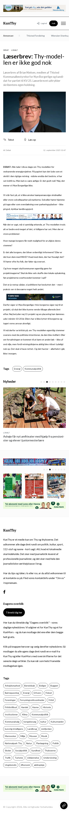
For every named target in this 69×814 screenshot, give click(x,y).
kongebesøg (30, 721)
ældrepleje (39, 765)
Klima (24, 714)
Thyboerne (50, 750)
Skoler (8, 750)
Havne (35, 707)
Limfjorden (46, 728)
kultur (43, 721)
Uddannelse (33, 757)
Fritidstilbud (11, 707)
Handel (24, 707)
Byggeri (54, 685)
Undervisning (50, 757)
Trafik (8, 757)
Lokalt (14, 50)
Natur (29, 743)
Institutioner (11, 714)
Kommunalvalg (12, 721)
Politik (55, 743)
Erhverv (37, 692)
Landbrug (32, 728)
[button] (41, 382)
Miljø (22, 736)
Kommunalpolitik (33, 368)
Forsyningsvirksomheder (32, 700)
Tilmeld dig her (14, 612)
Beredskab (29, 685)
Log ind (44, 23)
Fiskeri (49, 692)
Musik (44, 736)
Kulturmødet (57, 721)
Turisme (19, 757)
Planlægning (42, 743)
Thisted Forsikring (33, 35)
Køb (53, 23)
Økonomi (25, 765)
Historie (47, 707)
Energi (17, 368)
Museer (33, 736)
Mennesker (10, 736)
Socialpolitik (21, 750)
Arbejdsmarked (12, 685)
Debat (6, 50)
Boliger (42, 685)
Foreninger (10, 700)
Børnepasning (12, 692)
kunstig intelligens (14, 728)
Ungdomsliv (11, 765)
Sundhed (35, 750)
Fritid (51, 700)
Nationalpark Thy (13, 743)
